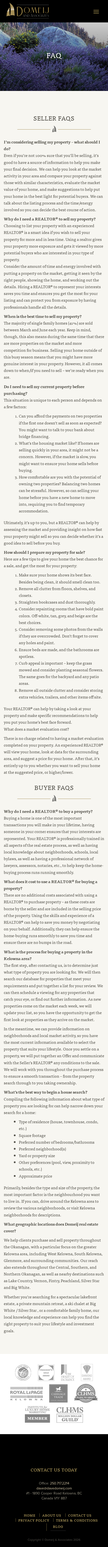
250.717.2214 (59, 1483)
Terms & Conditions (77, 1520)
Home (29, 1515)
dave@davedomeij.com (54, 1488)
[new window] (26, 1393)
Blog (58, 1527)
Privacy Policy (33, 1520)
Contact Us (80, 1515)
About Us (51, 1515)
